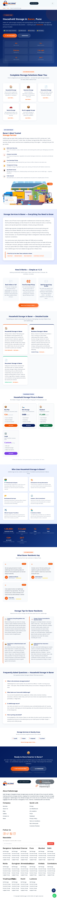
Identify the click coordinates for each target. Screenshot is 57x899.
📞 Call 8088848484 (38, 768)
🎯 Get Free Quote (10, 35)
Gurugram (16, 863)
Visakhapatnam (9, 879)
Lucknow (33, 879)
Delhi (49, 848)
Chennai (24, 848)
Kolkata (41, 863)
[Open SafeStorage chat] (54, 890)
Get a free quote (34, 3)
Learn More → (11, 97)
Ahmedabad (25, 863)
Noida (5, 863)
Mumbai (41, 848)
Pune (8, 8)
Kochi (23, 879)
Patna (14, 879)
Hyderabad (16, 848)
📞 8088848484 (24, 35)
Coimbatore (52, 863)
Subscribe (51, 843)
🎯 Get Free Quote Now (20, 768)
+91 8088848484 (46, 782)
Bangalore (7, 848)
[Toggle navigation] (52, 3)
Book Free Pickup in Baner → (28, 305)
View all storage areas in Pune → (28, 742)
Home (4, 8)
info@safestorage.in (44, 786)
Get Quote (11, 425)
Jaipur (32, 863)
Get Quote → (16, 350)
